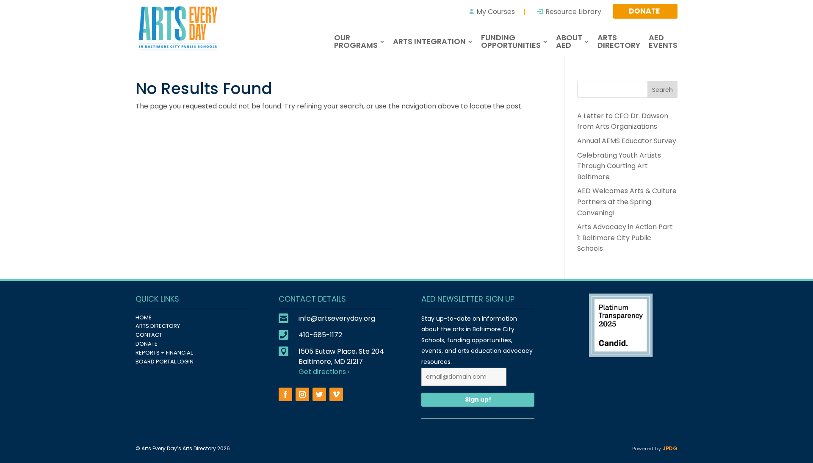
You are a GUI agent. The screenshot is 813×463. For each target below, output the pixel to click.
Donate (147, 344)
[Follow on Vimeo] (336, 394)
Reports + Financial (164, 353)
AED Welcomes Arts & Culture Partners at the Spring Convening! (627, 201)
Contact (149, 335)
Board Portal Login (165, 362)
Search (662, 90)
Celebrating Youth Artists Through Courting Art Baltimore (619, 166)
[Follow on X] (319, 394)
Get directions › (324, 372)
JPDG (669, 448)
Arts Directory (158, 326)
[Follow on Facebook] (285, 394)
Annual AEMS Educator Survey (626, 141)
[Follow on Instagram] (302, 394)
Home (144, 317)
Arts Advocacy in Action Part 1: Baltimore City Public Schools (625, 237)
